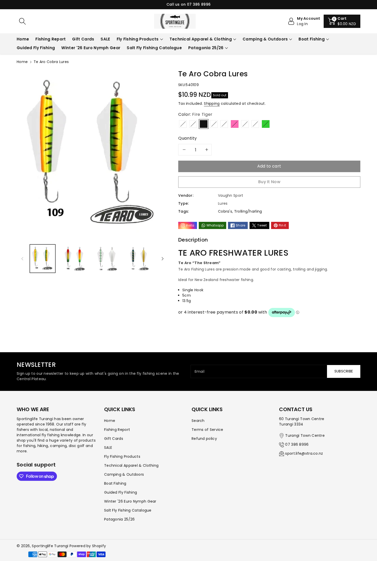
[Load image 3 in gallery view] (107, 259)
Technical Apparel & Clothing (201, 39)
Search (198, 420)
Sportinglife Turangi (50, 545)
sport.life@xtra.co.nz (304, 453)
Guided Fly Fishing (120, 492)
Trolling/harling (248, 211)
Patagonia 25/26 (206, 47)
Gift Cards (113, 438)
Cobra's (225, 211)
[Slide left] (22, 258)
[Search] (22, 21)
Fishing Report (117, 429)
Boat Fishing (312, 39)
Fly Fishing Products (138, 39)
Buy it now (269, 182)
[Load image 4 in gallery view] (139, 259)
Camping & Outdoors (265, 39)
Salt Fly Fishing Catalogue (128, 510)
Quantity (187, 138)
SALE (108, 447)
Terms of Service (207, 429)
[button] (342, 21)
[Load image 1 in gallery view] (42, 259)
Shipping (212, 103)
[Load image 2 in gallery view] (74, 259)
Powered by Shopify (88, 545)
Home (22, 61)
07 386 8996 (297, 444)
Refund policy (204, 438)
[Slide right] (162, 258)
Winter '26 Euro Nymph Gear (130, 501)
